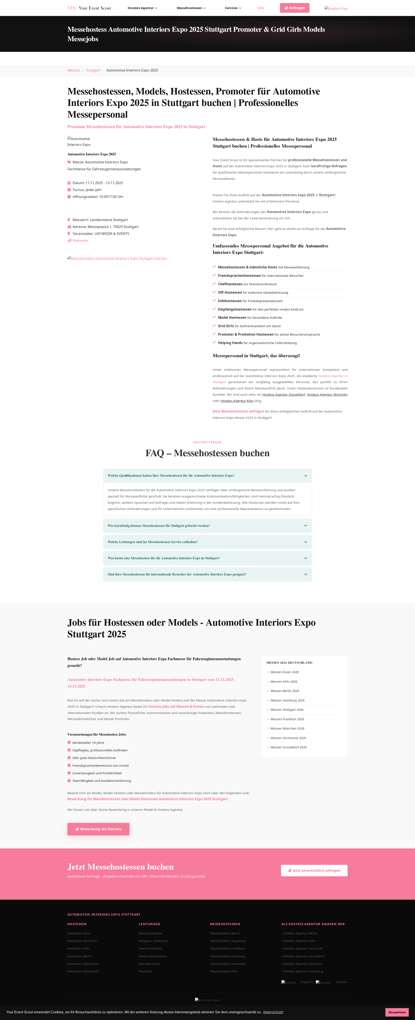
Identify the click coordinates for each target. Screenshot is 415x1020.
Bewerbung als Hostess (101, 829)
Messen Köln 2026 (284, 681)
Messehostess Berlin (225, 933)
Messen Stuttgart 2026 (287, 710)
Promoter (145, 971)
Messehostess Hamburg (227, 956)
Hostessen (77, 924)
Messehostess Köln (224, 971)
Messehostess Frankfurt (227, 948)
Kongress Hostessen (153, 941)
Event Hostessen (151, 948)
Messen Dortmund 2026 (288, 738)
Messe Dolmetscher (153, 956)
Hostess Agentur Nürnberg (303, 971)
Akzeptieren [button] (397, 1012)
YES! (89, 8)
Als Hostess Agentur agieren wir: (313, 924)
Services (231, 8)
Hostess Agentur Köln (237, 400)
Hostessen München (82, 941)
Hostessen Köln (78, 948)
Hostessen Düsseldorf (83, 971)
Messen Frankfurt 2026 (287, 719)
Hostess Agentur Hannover (303, 948)
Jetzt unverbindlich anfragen (317, 870)
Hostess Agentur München (327, 394)
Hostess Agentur (141, 8)
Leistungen (149, 924)
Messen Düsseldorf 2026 (289, 747)
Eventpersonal (149, 964)
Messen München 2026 (287, 728)
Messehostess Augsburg (228, 941)
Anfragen (297, 7)
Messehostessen (189, 8)
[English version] (336, 8)
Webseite (80, 240)
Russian (342, 982)
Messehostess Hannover (227, 964)
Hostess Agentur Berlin (300, 933)
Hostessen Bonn (79, 933)
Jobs (261, 7)
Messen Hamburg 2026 (288, 700)
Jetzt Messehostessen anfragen (238, 411)
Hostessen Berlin (79, 956)
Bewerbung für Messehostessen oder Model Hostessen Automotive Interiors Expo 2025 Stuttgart (147, 799)
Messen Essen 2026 (285, 672)
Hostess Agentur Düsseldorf (283, 394)
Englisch (307, 982)
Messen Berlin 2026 (285, 691)
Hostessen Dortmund (82, 964)
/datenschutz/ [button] (273, 1012)
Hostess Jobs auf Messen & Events (176, 706)
